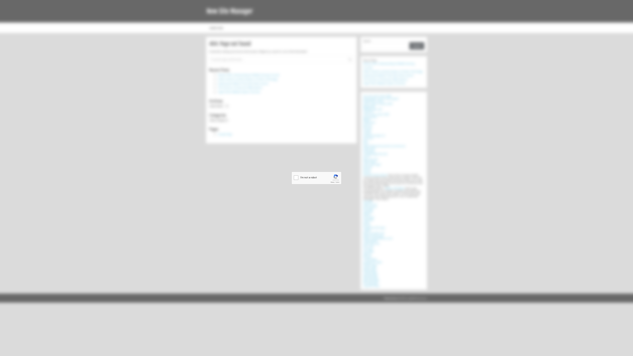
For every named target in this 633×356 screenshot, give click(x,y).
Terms (337, 182)
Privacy (332, 182)
